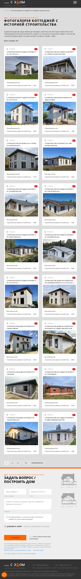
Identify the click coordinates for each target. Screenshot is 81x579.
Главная (7, 11)
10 (26, 463)
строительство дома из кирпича (45, 571)
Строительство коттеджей (14, 568)
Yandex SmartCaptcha (29, 553)
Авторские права (38, 550)
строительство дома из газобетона (18, 571)
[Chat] (4, 574)
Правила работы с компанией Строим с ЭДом (17, 550)
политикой (26, 517)
